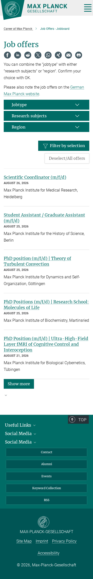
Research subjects (29, 115)
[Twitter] (38, 55)
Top (82, 419)
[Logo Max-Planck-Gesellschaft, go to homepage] (39, 10)
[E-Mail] (68, 55)
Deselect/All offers (67, 158)
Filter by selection (67, 145)
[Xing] (58, 55)
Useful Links (18, 425)
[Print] (78, 55)
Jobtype (19, 104)
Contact (46, 452)
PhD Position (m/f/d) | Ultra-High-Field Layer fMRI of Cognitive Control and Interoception (46, 344)
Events (46, 476)
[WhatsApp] (48, 55)
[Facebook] (7, 55)
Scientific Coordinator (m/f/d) (35, 177)
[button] (19, 383)
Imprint (42, 541)
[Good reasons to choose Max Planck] (46, 397)
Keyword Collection (46, 488)
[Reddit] (27, 55)
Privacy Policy (64, 541)
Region (19, 127)
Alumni (46, 464)
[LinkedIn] (17, 55)
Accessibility (49, 553)
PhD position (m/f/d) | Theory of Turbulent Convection (37, 261)
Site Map (24, 541)
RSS (46, 500)
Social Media (19, 433)
